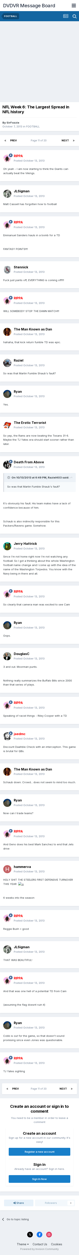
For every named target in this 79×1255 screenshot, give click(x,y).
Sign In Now (39, 1179)
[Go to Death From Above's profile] (7, 465)
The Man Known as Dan (33, 329)
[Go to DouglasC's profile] (7, 656)
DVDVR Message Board (29, 5)
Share (20, 1202)
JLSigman (22, 191)
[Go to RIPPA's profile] (7, 158)
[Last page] (74, 141)
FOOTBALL (33, 126)
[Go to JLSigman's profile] (7, 194)
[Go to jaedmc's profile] (7, 736)
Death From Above (29, 462)
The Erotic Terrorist (30, 423)
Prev (13, 140)
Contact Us (40, 1244)
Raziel (18, 360)
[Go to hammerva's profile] (7, 869)
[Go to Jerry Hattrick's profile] (7, 546)
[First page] (5, 141)
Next (65, 140)
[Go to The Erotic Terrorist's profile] (7, 425)
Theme (22, 1244)
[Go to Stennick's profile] (7, 270)
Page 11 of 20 (39, 140)
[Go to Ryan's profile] (7, 394)
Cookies (56, 1244)
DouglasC (21, 654)
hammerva (22, 867)
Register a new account (39, 1151)
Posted (29, 160)
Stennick (21, 267)
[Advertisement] (39, 62)
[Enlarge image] (21, 884)
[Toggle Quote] (9, 477)
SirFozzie (12, 122)
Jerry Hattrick (25, 544)
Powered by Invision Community (39, 1249)
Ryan (18, 391)
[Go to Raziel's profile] (7, 363)
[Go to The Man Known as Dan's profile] (7, 332)
